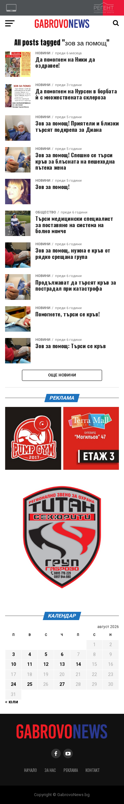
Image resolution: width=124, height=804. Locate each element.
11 (29, 664)
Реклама (71, 770)
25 (29, 684)
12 (45, 664)
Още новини (62, 375)
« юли (11, 702)
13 (62, 664)
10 (13, 664)
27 (62, 684)
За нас (50, 770)
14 (78, 664)
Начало (30, 770)
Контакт (93, 770)
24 (13, 684)
